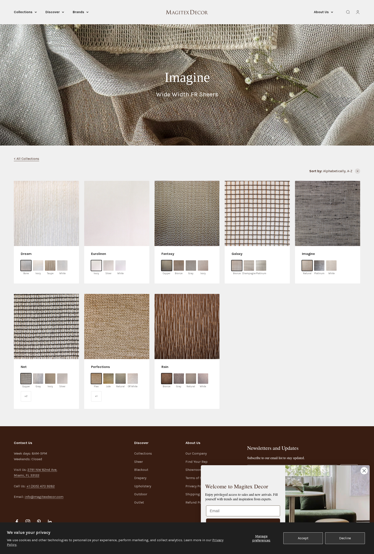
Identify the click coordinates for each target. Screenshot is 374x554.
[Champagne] (249, 265)
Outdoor (140, 494)
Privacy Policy (196, 486)
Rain (164, 367)
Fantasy (167, 254)
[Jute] (108, 378)
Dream (26, 254)
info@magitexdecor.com (44, 497)
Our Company (196, 453)
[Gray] (191, 265)
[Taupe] (50, 265)
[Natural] (307, 265)
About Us (321, 12)
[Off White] (132, 378)
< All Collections (26, 159)
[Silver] (108, 265)
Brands (78, 12)
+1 (96, 396)
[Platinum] (261, 265)
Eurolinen (98, 254)
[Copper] (166, 265)
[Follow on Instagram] (28, 522)
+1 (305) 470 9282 (40, 486)
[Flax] (96, 378)
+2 (25, 396)
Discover (52, 12)
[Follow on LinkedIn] (50, 522)
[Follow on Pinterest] (39, 522)
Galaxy (237, 254)
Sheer (138, 462)
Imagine (308, 254)
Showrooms (194, 470)
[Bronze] (179, 265)
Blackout (141, 470)
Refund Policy (196, 502)
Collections (23, 12)
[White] (62, 265)
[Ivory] (38, 265)
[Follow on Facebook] (17, 522)
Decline (345, 538)
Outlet (139, 502)
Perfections (100, 367)
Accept (303, 538)
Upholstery (142, 486)
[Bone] (26, 265)
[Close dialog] (364, 471)
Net (24, 367)
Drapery (140, 478)
